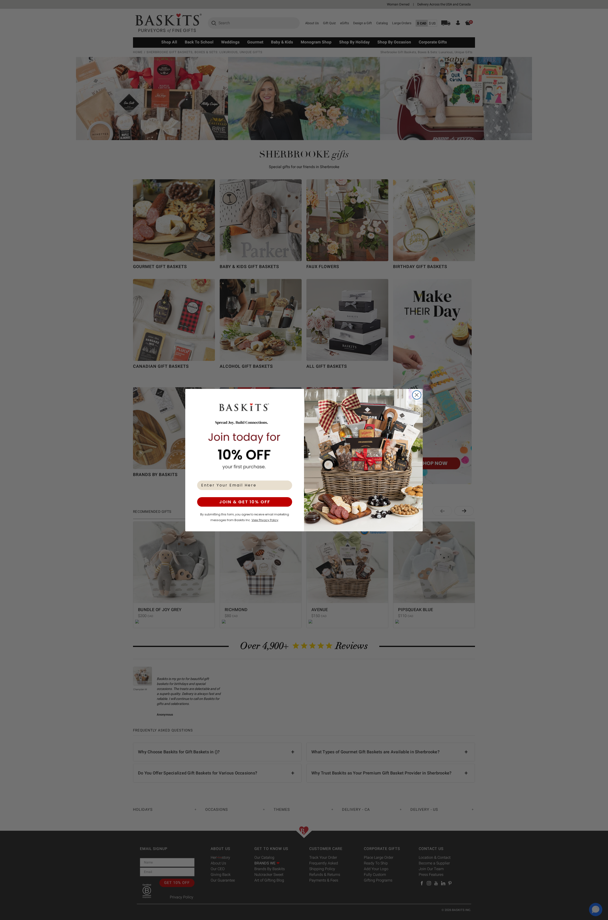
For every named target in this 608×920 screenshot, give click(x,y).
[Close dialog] (417, 395)
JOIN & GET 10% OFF (244, 502)
